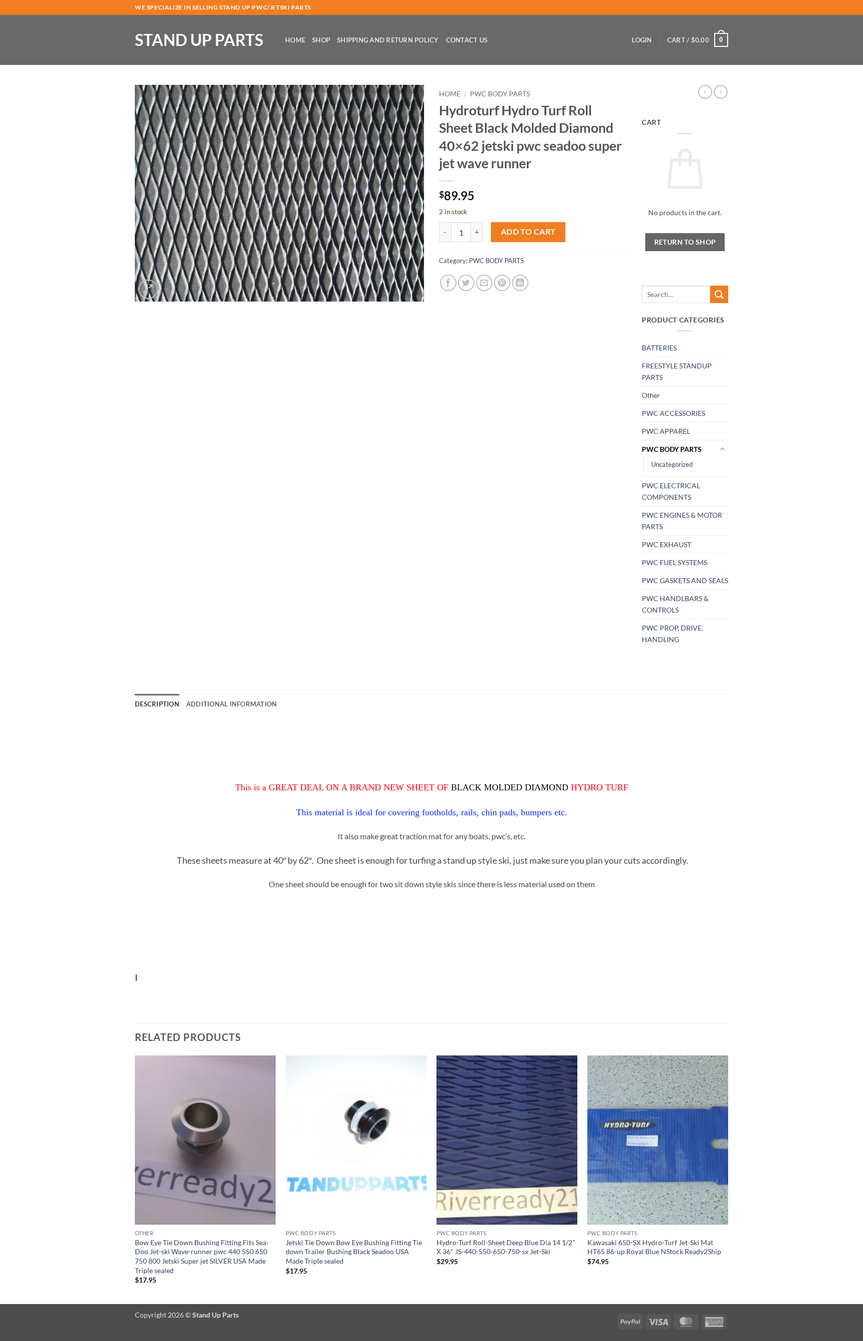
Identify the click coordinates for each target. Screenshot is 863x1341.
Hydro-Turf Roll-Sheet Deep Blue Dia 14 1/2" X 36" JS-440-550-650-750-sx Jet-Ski (505, 1247)
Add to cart (528, 231)
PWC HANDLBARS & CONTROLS (675, 604)
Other (651, 395)
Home (295, 40)
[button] (642, 40)
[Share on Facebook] (448, 283)
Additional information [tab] (231, 704)
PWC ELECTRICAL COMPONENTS (671, 491)
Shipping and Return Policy (388, 40)
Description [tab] (157, 704)
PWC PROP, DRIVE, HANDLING (672, 634)
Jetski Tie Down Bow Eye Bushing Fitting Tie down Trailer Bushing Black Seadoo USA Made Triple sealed (354, 1251)
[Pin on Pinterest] (502, 283)
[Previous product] (721, 92)
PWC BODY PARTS (500, 94)
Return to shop (685, 242)
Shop (321, 40)
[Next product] (705, 92)
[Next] (727, 1178)
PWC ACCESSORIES (673, 413)
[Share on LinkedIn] (520, 283)
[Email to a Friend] (484, 283)
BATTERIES (659, 347)
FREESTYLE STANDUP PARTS (677, 371)
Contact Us (467, 40)
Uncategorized (672, 464)
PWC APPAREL (666, 431)
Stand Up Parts (199, 40)
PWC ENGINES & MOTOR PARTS (682, 521)
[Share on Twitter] (466, 283)
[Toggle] (722, 449)
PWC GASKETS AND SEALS (685, 580)
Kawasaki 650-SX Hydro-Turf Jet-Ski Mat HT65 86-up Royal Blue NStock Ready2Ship (654, 1247)
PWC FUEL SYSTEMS (674, 562)
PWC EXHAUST (666, 544)
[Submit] (719, 295)
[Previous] (135, 1178)
